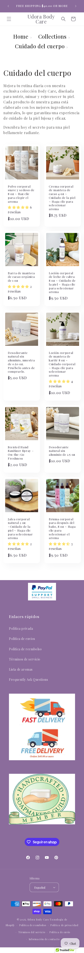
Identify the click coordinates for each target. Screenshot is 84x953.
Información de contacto (44, 939)
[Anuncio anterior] (8, 6)
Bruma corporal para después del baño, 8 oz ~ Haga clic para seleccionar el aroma (62, 528)
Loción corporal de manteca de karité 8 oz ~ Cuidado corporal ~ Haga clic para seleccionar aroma (62, 364)
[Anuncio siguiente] (76, 6)
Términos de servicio (24, 659)
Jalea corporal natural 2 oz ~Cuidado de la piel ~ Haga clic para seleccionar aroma (20, 528)
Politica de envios (22, 639)
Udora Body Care (38, 919)
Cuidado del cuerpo (40, 46)
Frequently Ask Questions (28, 679)
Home (20, 36)
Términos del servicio (31, 932)
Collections (52, 36)
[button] (9, 19)
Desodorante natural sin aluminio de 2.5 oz (62, 450)
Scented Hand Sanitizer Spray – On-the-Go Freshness (21, 452)
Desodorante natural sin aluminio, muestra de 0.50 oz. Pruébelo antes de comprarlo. (21, 362)
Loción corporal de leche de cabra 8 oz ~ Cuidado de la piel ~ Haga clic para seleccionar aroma (62, 282)
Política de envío (60, 932)
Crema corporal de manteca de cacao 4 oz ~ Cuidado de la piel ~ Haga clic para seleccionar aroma (62, 197)
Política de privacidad (64, 925)
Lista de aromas (21, 669)
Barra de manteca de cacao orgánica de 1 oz (21, 277)
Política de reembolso (32, 925)
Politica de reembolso (25, 649)
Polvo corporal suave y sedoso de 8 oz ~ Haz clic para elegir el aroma (21, 193)
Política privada (21, 628)
